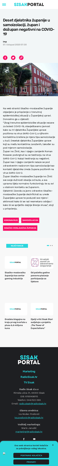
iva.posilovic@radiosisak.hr (29, 417)
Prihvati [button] (31, 462)
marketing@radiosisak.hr (29, 431)
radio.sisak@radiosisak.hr (32, 403)
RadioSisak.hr (29, 377)
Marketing (29, 371)
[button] (48, 245)
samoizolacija (30, 220)
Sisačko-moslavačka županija (20, 228)
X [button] (53, 445)
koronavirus (11, 220)
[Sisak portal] (29, 4)
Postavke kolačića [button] (31, 455)
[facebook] (24, 439)
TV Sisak (29, 382)
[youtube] (34, 439)
